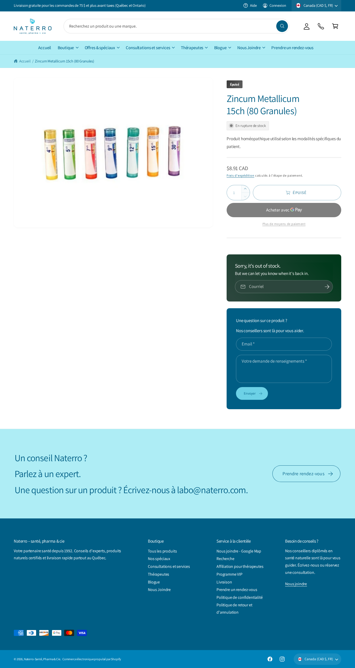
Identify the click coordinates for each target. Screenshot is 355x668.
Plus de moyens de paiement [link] (284, 224)
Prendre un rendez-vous (236, 589)
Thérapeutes (192, 47)
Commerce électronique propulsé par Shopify (91, 659)
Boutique (66, 47)
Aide (253, 5)
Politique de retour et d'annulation (234, 608)
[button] (335, 26)
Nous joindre (296, 584)
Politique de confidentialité (239, 597)
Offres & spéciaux (100, 47)
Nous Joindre (249, 47)
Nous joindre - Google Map (238, 551)
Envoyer (250, 393)
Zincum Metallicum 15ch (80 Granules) (64, 61)
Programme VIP (229, 574)
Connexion (277, 5)
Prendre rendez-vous (303, 474)
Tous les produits (162, 551)
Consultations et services (148, 47)
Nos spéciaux (159, 558)
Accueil (25, 61)
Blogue (220, 47)
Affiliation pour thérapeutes (240, 566)
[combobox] (176, 26)
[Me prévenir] (327, 286)
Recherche (225, 558)
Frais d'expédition (240, 175)
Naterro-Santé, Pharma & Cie (42, 659)
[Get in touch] (321, 26)
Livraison (224, 582)
